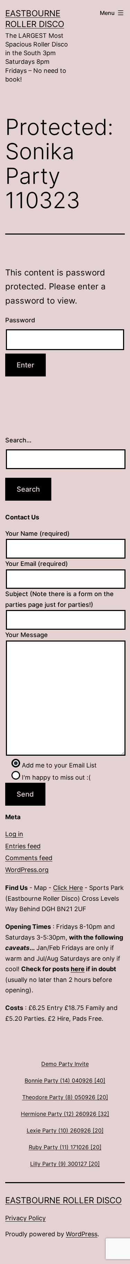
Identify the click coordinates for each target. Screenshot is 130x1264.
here (78, 969)
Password (20, 320)
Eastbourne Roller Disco (63, 1200)
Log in (14, 834)
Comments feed (28, 858)
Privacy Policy (25, 1218)
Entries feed (23, 846)
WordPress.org (27, 869)
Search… (18, 440)
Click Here (68, 887)
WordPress (81, 1234)
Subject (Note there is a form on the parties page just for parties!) (59, 599)
